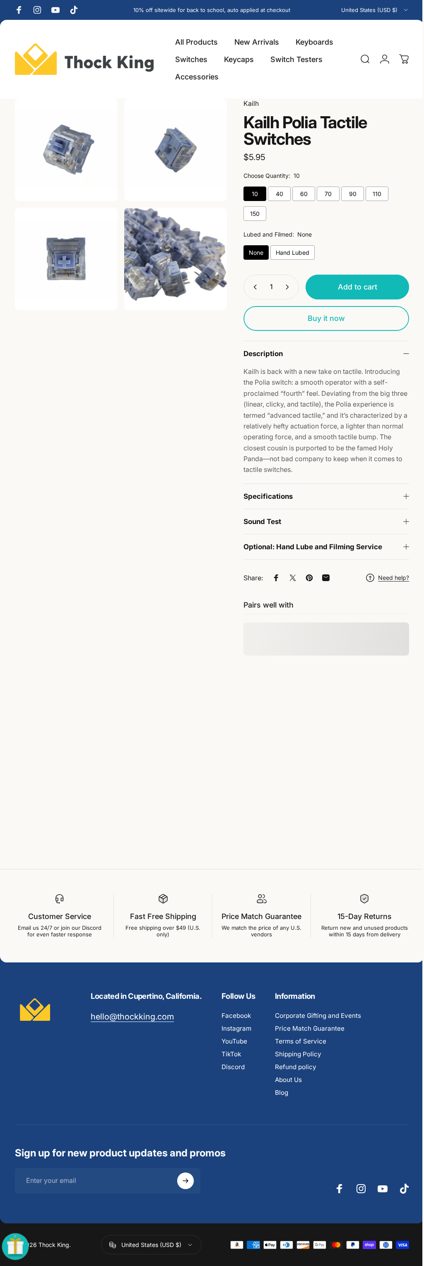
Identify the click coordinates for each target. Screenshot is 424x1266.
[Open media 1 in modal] (65, 148)
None (250, 252)
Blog (281, 1102)
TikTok (231, 1063)
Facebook (236, 1025)
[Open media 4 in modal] (171, 254)
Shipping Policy (298, 1063)
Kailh (245, 103)
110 (370, 193)
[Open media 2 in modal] (171, 148)
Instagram (236, 1037)
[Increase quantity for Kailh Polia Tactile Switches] (282, 287)
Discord (233, 1076)
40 (273, 193)
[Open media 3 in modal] (65, 254)
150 (248, 213)
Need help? (387, 577)
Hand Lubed (286, 252)
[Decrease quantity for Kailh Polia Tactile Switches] (247, 287)
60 (297, 193)
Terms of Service (300, 1050)
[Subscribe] (185, 1190)
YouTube (234, 1050)
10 (249, 193)
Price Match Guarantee (309, 1037)
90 (346, 193)
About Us (288, 1089)
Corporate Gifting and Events (318, 1025)
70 (321, 193)
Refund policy (295, 1076)
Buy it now (320, 318)
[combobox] (375, 10)
